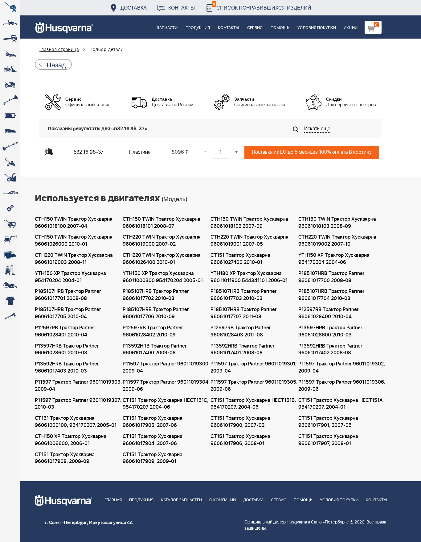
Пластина (139, 152)
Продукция (198, 28)
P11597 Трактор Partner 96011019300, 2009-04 (166, 367)
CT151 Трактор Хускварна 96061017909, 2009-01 (152, 458)
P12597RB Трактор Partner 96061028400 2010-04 (328, 313)
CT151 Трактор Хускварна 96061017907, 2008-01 (328, 440)
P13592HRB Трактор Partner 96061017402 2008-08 (330, 349)
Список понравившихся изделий (262, 6)
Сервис (255, 28)
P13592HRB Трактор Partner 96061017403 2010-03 (67, 367)
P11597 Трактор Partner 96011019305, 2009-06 (254, 385)
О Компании (222, 500)
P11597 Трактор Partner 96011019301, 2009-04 (253, 367)
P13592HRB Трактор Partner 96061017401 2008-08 (242, 349)
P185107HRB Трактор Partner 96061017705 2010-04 (68, 313)
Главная (113, 500)
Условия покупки (316, 28)
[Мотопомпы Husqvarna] (10, 254)
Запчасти (167, 28)
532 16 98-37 (89, 152)
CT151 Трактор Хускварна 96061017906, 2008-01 (240, 440)
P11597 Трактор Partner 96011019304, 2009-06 (166, 385)
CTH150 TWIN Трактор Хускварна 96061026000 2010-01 (73, 240)
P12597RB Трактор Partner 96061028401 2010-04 (65, 331)
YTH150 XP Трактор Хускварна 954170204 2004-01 (70, 277)
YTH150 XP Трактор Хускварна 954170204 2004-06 (334, 259)
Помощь (280, 28)
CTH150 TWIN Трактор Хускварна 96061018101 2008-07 (161, 222)
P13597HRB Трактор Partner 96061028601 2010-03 (67, 349)
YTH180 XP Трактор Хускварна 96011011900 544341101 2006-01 (249, 277)
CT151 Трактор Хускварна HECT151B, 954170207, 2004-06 (253, 404)
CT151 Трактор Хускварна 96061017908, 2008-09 (65, 458)
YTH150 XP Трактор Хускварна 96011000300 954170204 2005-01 (163, 277)
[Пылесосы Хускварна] (10, 270)
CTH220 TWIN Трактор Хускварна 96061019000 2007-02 (162, 240)
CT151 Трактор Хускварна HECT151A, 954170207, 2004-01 (341, 404)
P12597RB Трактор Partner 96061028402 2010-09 (153, 331)
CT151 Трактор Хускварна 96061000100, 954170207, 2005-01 (75, 422)
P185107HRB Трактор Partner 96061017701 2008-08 (68, 295)
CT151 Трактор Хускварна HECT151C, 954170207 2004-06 (165, 404)
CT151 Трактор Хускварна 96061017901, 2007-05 (328, 422)
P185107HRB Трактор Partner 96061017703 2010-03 (243, 295)
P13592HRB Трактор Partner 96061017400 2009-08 (154, 349)
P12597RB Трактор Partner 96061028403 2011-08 (241, 331)
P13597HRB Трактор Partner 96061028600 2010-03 (330, 331)
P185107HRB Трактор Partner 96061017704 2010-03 (331, 295)
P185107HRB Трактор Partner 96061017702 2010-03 (156, 295)
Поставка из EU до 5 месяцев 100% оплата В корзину (312, 152)
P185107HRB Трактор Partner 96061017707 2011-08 (243, 313)
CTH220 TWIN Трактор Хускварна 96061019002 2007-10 (337, 240)
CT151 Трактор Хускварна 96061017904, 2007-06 (152, 440)
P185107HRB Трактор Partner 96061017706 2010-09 (156, 313)
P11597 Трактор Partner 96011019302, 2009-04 (341, 367)
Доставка (134, 7)
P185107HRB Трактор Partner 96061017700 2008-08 (331, 277)
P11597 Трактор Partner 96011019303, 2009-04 (78, 385)
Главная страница (59, 50)
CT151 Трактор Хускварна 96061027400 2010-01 (240, 259)
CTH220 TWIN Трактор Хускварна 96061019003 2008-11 (74, 259)
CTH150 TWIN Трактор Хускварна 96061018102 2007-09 (249, 222)
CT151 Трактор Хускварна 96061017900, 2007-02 (240, 422)
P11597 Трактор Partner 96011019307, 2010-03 (78, 404)
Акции (351, 28)
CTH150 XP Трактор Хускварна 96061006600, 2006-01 (70, 440)
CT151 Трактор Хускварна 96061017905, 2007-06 (152, 422)
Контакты (181, 7)
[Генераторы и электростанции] (10, 223)
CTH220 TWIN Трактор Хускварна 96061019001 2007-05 (249, 240)
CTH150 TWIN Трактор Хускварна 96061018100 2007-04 (73, 222)
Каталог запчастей (181, 500)
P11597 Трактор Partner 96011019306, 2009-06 (341, 385)
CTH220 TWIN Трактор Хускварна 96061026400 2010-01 (162, 259)
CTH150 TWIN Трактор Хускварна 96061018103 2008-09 (337, 222)
